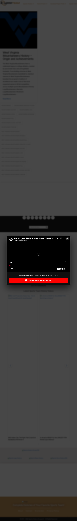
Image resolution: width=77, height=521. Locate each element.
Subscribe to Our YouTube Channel (40, 280)
